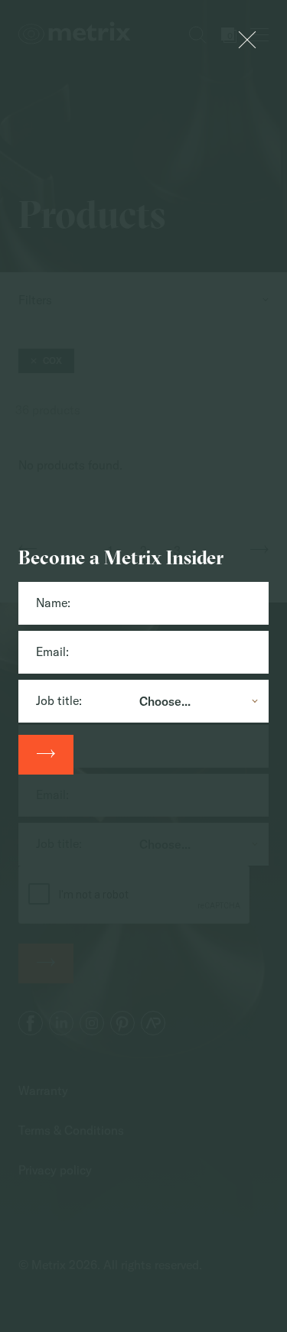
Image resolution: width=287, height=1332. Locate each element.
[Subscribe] (45, 755)
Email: (52, 651)
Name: (53, 602)
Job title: (59, 700)
